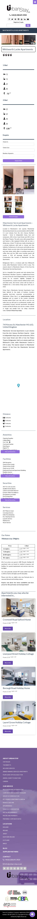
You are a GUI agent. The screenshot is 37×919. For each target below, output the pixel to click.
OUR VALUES (6, 762)
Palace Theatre (9, 239)
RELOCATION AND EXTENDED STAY (13, 789)
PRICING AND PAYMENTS (10, 815)
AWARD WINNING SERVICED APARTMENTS (15, 771)
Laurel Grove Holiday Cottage (17, 722)
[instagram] (24, 868)
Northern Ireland (9, 837)
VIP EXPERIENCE (7, 806)
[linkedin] (14, 868)
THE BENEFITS (7, 765)
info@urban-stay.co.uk (13, 864)
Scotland (6, 840)
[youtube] (18, 868)
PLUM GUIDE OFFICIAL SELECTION (13, 775)
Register (16, 22)
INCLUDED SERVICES (9, 768)
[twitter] (4, 868)
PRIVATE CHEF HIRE (8, 802)
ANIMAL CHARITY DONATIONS (12, 778)
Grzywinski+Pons (7, 280)
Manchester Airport (18, 267)
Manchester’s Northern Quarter (12, 274)
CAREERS (5, 781)
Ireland (5, 830)
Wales (5, 843)
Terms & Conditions (7, 912)
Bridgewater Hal (7, 263)
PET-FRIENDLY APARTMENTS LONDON (14, 799)
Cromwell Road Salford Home (17, 619)
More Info (8, 628)
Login (21, 22)
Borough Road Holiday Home (16, 688)
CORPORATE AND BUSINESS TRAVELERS (14, 793)
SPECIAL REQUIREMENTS (10, 812)
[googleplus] (7, 868)
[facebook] (11, 868)
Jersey (5, 833)
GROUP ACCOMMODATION (11, 796)
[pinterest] (21, 868)
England (6, 827)
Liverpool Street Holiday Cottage (18, 654)
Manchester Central (16, 265)
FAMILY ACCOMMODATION (11, 809)
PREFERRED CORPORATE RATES (12, 819)
